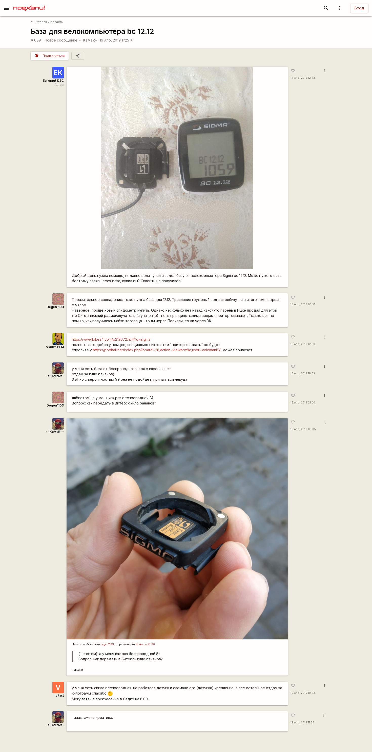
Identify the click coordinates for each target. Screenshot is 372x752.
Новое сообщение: (61, 40)
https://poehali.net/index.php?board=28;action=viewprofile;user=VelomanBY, (157, 350)
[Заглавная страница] (29, 3)
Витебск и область (47, 22)
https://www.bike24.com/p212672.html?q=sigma (111, 339)
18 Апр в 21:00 (145, 644)
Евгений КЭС (53, 81)
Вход (359, 8)
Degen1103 (55, 307)
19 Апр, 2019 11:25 (116, 40)
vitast (60, 695)
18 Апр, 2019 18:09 (303, 373)
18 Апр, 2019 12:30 (303, 344)
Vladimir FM (55, 347)
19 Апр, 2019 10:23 (303, 693)
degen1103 (107, 644)
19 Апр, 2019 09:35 (303, 429)
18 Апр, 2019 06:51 (303, 304)
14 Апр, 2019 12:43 (303, 77)
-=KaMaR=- (89, 40)
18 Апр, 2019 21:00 (303, 402)
